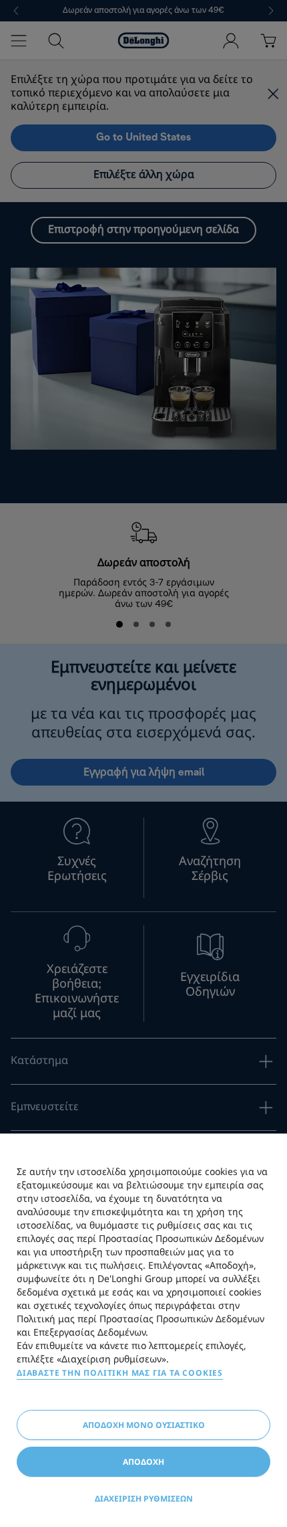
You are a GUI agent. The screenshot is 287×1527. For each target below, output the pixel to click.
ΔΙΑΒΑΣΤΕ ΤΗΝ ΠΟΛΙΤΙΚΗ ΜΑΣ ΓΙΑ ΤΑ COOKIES (120, 1372)
